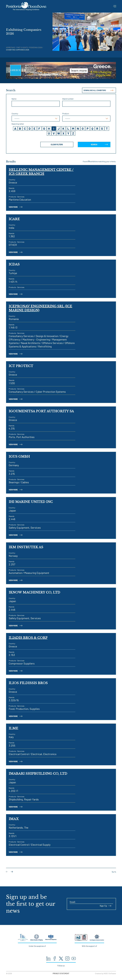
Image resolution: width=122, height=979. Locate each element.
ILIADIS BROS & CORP (28, 638)
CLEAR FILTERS (57, 144)
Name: (14, 99)
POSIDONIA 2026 (35, 47)
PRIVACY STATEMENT (61, 973)
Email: (73, 902)
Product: (65, 113)
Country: (15, 113)
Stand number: (68, 99)
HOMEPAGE (10, 47)
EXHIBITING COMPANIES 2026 (17, 50)
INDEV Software (110, 973)
